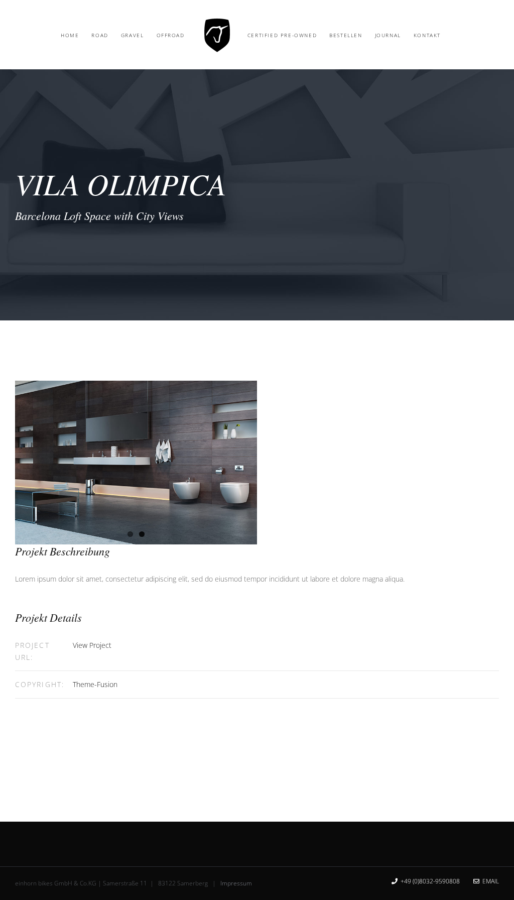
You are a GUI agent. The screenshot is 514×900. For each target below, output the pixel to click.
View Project (92, 645)
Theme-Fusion (95, 684)
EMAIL (489, 881)
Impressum (236, 883)
